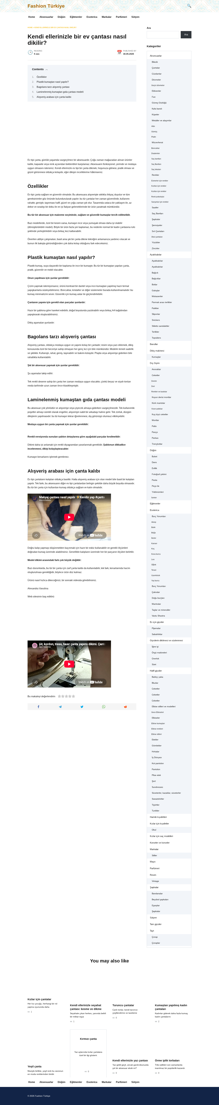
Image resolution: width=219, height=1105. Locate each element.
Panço (155, 432)
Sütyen (135, 17)
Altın (153, 126)
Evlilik (154, 468)
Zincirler (155, 248)
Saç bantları (156, 159)
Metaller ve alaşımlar (161, 120)
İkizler (153, 538)
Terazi (153, 570)
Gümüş (154, 132)
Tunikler (155, 811)
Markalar (106, 17)
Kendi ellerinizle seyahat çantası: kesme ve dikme (85, 1007)
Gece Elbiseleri (157, 712)
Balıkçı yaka (157, 677)
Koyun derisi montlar (161, 397)
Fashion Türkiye (46, 6)
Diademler (155, 153)
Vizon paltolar (157, 409)
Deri (153, 386)
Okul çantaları (157, 237)
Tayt (152, 930)
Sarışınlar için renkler (159, 202)
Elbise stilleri (156, 734)
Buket (154, 456)
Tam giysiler (155, 924)
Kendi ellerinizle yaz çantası (130, 1060)
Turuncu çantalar (123, 1005)
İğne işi (155, 647)
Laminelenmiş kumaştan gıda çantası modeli (60, 92)
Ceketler (156, 375)
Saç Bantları (156, 164)
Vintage (155, 881)
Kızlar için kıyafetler (159, 823)
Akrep (153, 522)
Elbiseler (156, 718)
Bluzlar (155, 683)
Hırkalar (155, 751)
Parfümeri (121, 17)
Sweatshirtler (158, 799)
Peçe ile (155, 486)
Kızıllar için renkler (158, 186)
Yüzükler (156, 242)
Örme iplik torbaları (167, 1060)
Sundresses (157, 787)
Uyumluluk (155, 575)
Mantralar (156, 604)
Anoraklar (156, 369)
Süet (154, 664)
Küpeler (155, 114)
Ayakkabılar (155, 254)
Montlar (155, 420)
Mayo (152, 861)
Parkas (155, 438)
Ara (149, 28)
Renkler (155, 175)
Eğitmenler (76, 17)
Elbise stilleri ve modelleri (163, 706)
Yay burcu (155, 581)
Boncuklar (155, 148)
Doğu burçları (158, 598)
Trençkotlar (157, 444)
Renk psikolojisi (157, 197)
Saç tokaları (156, 169)
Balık (153, 527)
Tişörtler (155, 805)
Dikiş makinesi (157, 350)
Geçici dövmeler (157, 85)
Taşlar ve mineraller (161, 610)
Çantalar (156, 68)
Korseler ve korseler (160, 842)
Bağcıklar (156, 278)
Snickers (156, 320)
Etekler (155, 740)
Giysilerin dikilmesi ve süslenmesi (166, 640)
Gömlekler (156, 746)
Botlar (154, 284)
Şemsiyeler (157, 225)
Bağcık (155, 273)
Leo (152, 559)
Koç (152, 549)
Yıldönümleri (158, 492)
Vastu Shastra (158, 616)
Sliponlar (156, 314)
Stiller (154, 855)
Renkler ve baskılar (159, 392)
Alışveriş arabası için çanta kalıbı (54, 97)
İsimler (154, 498)
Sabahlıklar (157, 634)
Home (31, 17)
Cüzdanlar (156, 74)
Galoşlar (156, 290)
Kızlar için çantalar (39, 999)
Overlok (155, 659)
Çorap (155, 937)
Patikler (155, 308)
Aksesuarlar (46, 17)
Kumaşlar (156, 357)
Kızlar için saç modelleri (161, 836)
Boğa (153, 533)
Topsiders (156, 338)
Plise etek (156, 775)
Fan (154, 97)
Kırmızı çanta (88, 1038)
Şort (154, 781)
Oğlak (153, 565)
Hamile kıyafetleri (158, 817)
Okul (154, 830)
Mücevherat (157, 142)
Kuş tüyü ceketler (160, 414)
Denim (154, 381)
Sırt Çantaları (158, 231)
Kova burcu (156, 554)
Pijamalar (156, 628)
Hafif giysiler (156, 670)
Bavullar (154, 344)
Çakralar (156, 592)
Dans (154, 462)
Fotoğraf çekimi (159, 474)
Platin (153, 137)
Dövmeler (156, 80)
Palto (154, 426)
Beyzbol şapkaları (160, 899)
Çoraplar (156, 943)
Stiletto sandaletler (160, 326)
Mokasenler (157, 296)
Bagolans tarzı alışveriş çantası (53, 87)
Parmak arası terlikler (162, 302)
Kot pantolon (158, 763)
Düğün (61, 17)
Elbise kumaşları (158, 723)
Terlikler (155, 332)
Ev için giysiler (157, 622)
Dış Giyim (155, 363)
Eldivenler (156, 91)
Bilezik (155, 62)
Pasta (154, 480)
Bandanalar (157, 893)
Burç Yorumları (159, 516)
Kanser (154, 543)
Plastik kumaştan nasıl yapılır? (53, 82)
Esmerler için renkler (159, 181)
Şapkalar (156, 219)
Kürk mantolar (158, 403)
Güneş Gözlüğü (159, 103)
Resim (153, 875)
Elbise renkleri (157, 729)
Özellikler (42, 77)
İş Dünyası (157, 757)
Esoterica (92, 17)
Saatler (155, 207)
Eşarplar (156, 905)
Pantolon (156, 769)
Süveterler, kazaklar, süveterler (166, 793)
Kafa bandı (157, 109)
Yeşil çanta (34, 1066)
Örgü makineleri (159, 653)
